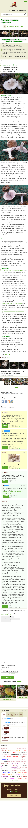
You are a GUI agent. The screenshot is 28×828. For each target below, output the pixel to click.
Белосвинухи (5, 754)
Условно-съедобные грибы (15, 26)
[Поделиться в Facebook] (6, 401)
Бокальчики (23, 756)
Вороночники (5, 763)
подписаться (12, 673)
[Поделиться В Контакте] (3, 401)
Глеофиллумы (23, 770)
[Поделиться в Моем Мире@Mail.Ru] (11, 401)
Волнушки (4, 761)
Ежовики (12, 778)
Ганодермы (4, 765)
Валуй (19, 760)
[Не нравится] (13, 426)
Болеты (24, 758)
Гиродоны (24, 769)
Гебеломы (15, 765)
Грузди (17, 774)
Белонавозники (22, 752)
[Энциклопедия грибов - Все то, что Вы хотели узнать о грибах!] (14, 5)
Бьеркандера (13, 760)
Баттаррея (13, 752)
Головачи (13, 772)
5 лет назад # (23, 472)
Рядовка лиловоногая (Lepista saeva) (13, 311)
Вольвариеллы (22, 761)
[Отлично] (21, 393)
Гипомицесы (15, 769)
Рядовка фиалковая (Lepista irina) (12, 303)
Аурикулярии (5, 752)
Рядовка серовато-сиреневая (14, 464)
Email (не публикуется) (8, 665)
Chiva (5, 472)
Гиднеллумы (23, 767)
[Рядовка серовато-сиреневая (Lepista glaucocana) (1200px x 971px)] (4, 33)
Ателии (25, 750)
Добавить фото (14, 795)
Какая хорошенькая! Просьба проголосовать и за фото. (13, 723)
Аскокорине (11, 750)
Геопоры (24, 765)
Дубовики (3, 778)
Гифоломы (13, 770)
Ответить (5, 426)
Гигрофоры (5, 767)
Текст (11, 617)
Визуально (5, 617)
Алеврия (12, 749)
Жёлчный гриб (22, 778)
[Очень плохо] (4, 393)
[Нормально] (12, 393)
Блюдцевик (16, 756)
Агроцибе (4, 749)
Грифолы (10, 774)
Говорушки (5, 772)
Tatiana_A (6, 431)
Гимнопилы (5, 769)
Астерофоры (19, 750)
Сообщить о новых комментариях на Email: (11, 669)
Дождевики (5, 776)
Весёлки (24, 760)
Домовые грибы (15, 776)
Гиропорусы (4, 770)
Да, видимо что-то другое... (16, 728)
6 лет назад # (23, 452)
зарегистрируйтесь (6, 614)
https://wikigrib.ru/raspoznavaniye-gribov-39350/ (13, 492)
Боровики (5, 760)
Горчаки (19, 772)
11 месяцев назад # (22, 501)
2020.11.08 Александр (17, 386)
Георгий (7, 354)
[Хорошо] (17, 393)
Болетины (4, 758)
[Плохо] (8, 393)
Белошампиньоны (16, 754)
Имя (2, 663)
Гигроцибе (14, 767)
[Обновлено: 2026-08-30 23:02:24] (25, 710)
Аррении (3, 750)
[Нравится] (12, 425)
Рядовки (20, 682)
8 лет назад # (23, 412)
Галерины (24, 763)
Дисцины (24, 774)
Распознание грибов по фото (13, 786)
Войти (13, 10)
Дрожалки (23, 776)
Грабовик (3, 774)
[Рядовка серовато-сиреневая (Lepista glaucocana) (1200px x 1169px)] (4, 364)
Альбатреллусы (22, 749)
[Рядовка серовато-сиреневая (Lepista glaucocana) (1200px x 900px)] (13, 33)
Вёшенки (15, 763)
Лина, (11, 718)
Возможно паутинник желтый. (16, 737)
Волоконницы (12, 761)
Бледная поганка (10, 756)
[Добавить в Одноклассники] (9, 401)
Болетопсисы (14, 758)
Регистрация (22, 10)
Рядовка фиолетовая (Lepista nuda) (12, 270)
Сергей (8, 358)
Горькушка (24, 772)
